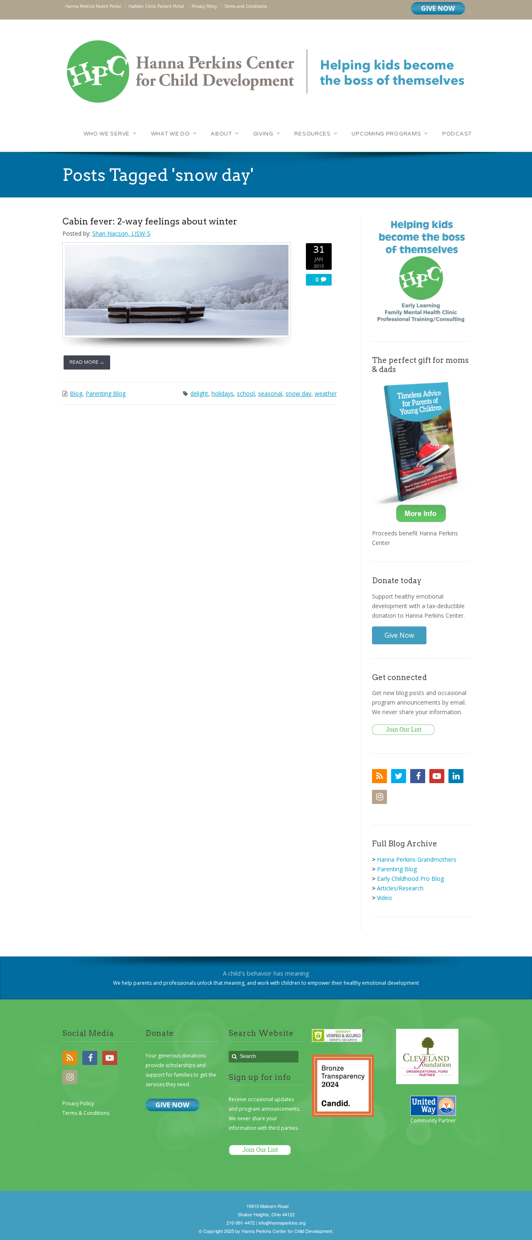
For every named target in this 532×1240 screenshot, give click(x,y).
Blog (76, 393)
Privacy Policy (78, 1103)
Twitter (398, 776)
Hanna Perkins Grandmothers (416, 859)
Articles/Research (400, 888)
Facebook (417, 776)
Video (384, 898)
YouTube (436, 776)
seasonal (270, 393)
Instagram (379, 797)
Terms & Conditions (85, 1113)
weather (326, 393)
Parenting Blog (106, 393)
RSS (379, 776)
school (246, 393)
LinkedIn (455, 776)
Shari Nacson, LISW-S (121, 233)
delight (199, 393)
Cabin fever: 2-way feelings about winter (149, 221)
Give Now (399, 635)
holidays (223, 393)
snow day (298, 393)
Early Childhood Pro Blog (410, 879)
